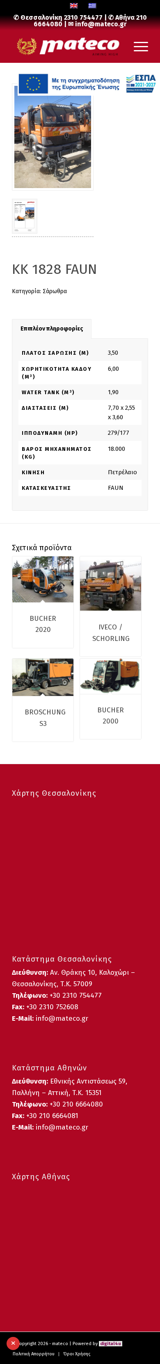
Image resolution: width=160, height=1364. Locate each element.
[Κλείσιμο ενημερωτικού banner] (13, 1343)
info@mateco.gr (101, 24)
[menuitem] (34, 1354)
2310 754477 (83, 17)
